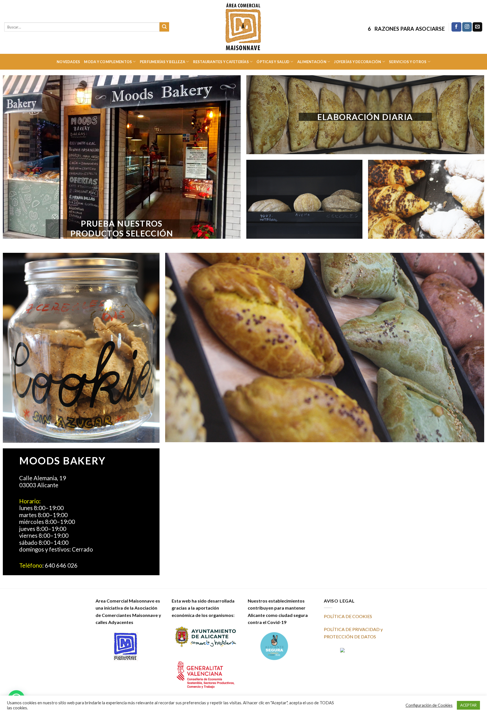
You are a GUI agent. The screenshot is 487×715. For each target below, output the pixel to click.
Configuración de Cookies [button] (429, 705)
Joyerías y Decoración (357, 61)
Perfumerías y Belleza (162, 61)
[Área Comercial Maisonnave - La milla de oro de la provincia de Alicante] (243, 27)
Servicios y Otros (407, 61)
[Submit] (164, 27)
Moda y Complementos (108, 61)
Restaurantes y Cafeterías (221, 61)
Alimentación (311, 61)
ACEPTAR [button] (468, 705)
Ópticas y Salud (272, 61)
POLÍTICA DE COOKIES (348, 616)
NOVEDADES (68, 61)
